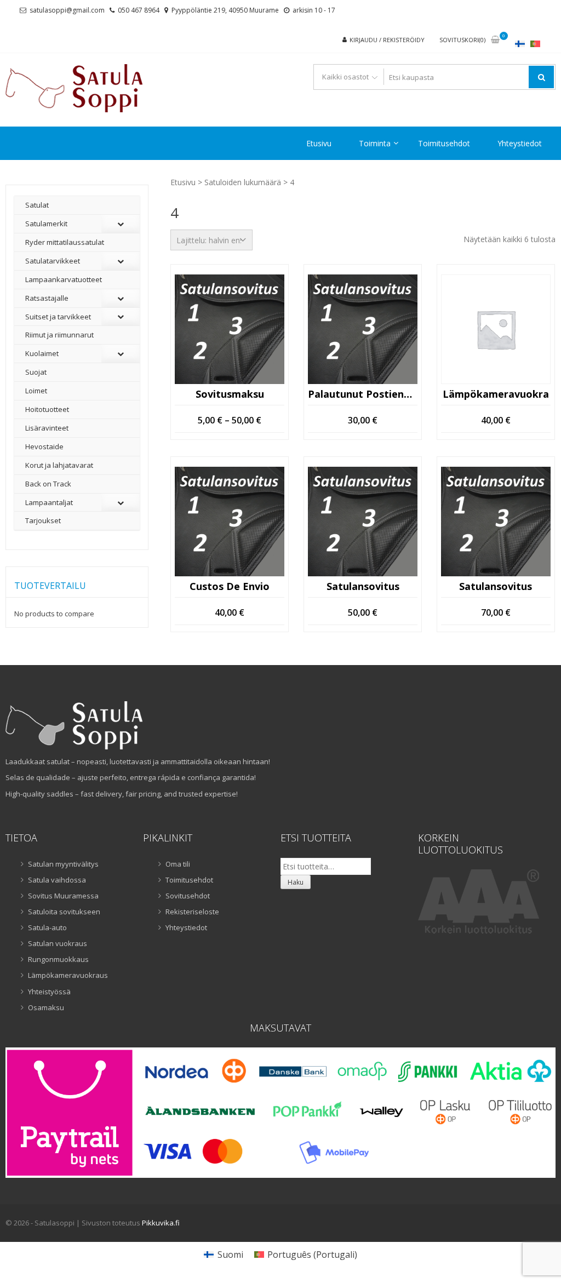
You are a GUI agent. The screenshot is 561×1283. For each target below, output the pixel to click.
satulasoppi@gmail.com (67, 10)
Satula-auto (47, 927)
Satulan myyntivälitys (63, 864)
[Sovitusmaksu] (229, 329)
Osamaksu (46, 1007)
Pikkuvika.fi (161, 1223)
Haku (296, 882)
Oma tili (177, 864)
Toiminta (375, 143)
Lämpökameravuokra (496, 394)
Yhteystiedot (519, 143)
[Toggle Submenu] (120, 224)
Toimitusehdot (444, 143)
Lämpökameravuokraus (68, 975)
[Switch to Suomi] (520, 44)
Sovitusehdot (187, 896)
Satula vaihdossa (57, 880)
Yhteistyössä (49, 991)
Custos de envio (230, 587)
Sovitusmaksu (230, 394)
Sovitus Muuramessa (63, 896)
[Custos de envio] (229, 521)
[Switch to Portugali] (535, 44)
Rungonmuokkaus (58, 959)
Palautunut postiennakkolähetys (362, 394)
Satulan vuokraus (57, 943)
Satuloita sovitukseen (64, 912)
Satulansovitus (363, 587)
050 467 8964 (138, 10)
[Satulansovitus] (362, 521)
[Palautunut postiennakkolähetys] (362, 329)
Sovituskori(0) (462, 40)
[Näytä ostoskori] (495, 40)
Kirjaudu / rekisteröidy (387, 40)
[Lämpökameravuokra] (496, 329)
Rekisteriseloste (192, 912)
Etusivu (318, 143)
